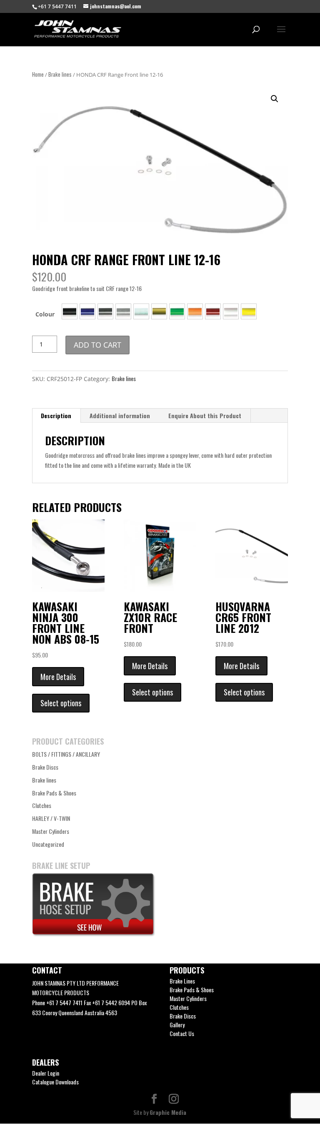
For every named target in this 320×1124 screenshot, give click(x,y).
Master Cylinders (50, 831)
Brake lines (60, 74)
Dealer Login (45, 1073)
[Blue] (87, 311)
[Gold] (159, 311)
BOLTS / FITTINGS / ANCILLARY (66, 754)
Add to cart (97, 345)
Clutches (41, 805)
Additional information (120, 415)
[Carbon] (105, 311)
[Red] (213, 311)
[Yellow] (248, 311)
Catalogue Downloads (55, 1081)
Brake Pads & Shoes (54, 792)
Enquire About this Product (204, 415)
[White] (231, 311)
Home (38, 74)
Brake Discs (45, 767)
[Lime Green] (177, 311)
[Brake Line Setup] (93, 934)
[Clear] (123, 311)
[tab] (56, 416)
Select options (60, 702)
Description (56, 415)
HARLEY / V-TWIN (51, 818)
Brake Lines (182, 980)
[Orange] (195, 311)
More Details (58, 676)
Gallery (177, 1024)
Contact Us (182, 1033)
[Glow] (141, 311)
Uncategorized (48, 844)
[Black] (69, 311)
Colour (45, 314)
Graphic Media (168, 1112)
